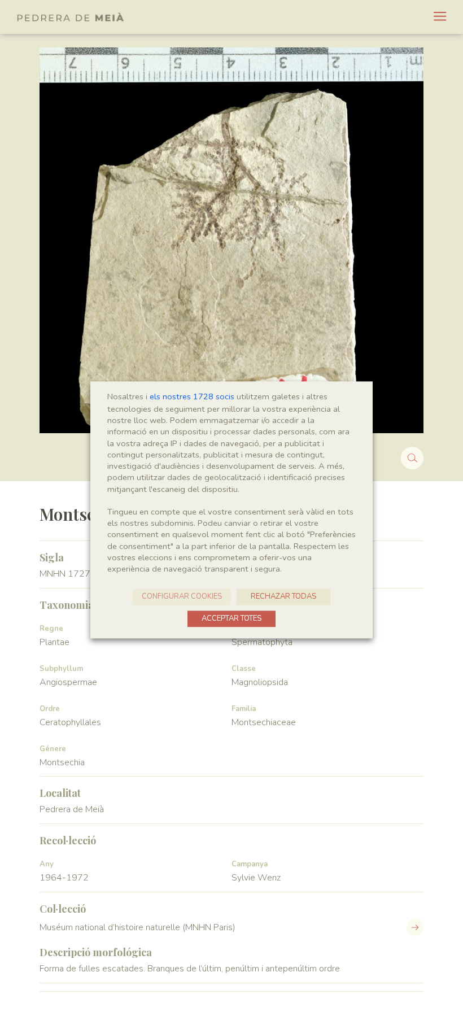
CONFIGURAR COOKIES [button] (182, 597)
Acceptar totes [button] (231, 619)
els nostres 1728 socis (192, 396)
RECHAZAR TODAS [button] (283, 597)
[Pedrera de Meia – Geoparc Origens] (70, 16)
